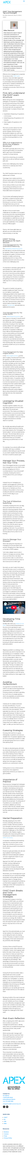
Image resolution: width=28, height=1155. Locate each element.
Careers (6, 1134)
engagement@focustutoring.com (12, 1103)
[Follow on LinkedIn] (4, 1107)
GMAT (4, 17)
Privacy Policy (8, 1138)
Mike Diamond (9, 15)
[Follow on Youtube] (7, 1107)
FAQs (5, 1136)
